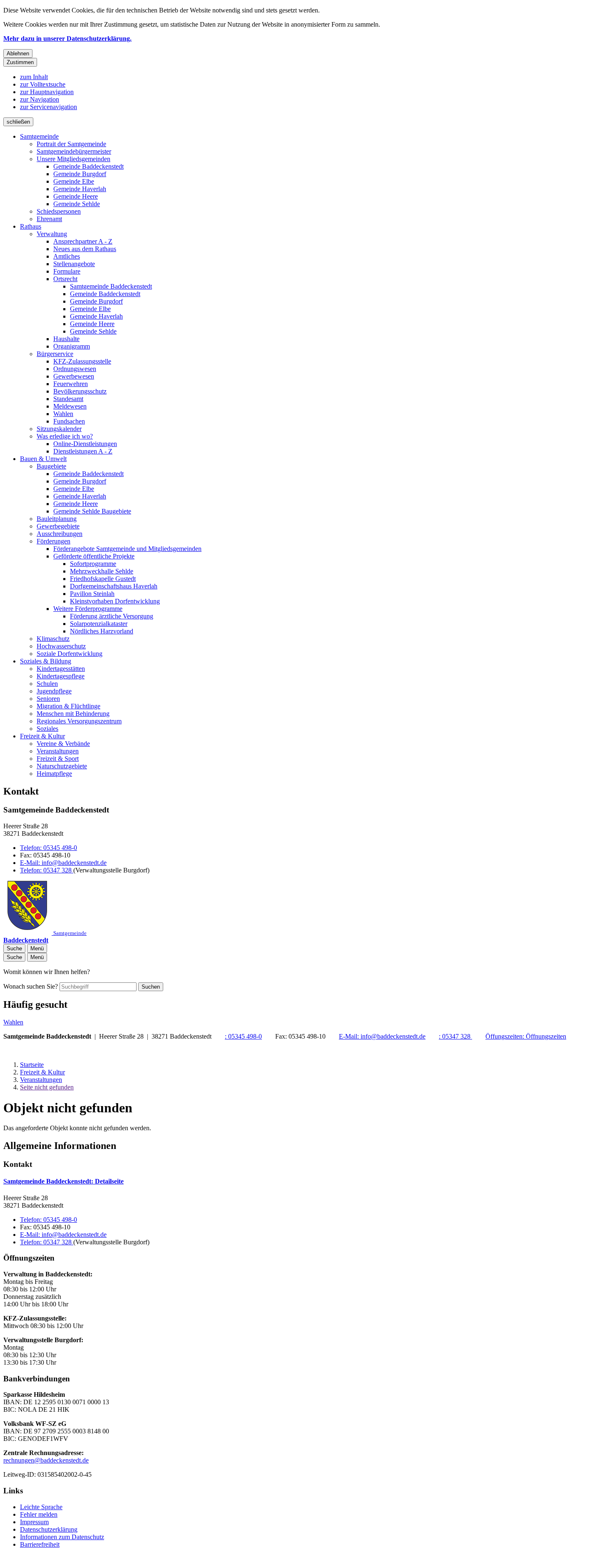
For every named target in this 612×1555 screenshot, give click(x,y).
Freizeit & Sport (58, 758)
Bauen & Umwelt (43, 458)
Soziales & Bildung (45, 661)
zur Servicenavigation (48, 106)
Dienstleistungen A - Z (82, 451)
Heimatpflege (54, 773)
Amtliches (66, 256)
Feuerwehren (70, 383)
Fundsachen (69, 421)
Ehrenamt (49, 218)
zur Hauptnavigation (47, 91)
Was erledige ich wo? (65, 436)
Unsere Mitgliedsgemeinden (73, 158)
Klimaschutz (53, 638)
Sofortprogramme (93, 563)
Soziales (47, 728)
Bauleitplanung (57, 518)
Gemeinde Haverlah (79, 188)
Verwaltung (52, 233)
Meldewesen (70, 406)
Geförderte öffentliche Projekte (93, 556)
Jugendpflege (54, 691)
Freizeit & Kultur (42, 736)
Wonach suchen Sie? (30, 986)
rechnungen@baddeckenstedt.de (46, 1460)
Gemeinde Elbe (73, 181)
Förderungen (53, 541)
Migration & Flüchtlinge (68, 706)
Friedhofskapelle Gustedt (103, 578)
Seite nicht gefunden (47, 1087)
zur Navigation (39, 99)
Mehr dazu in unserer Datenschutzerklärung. (67, 38)
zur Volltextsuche (42, 84)
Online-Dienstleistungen (85, 443)
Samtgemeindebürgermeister (74, 151)
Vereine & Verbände (63, 743)
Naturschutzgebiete (62, 766)
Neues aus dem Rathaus (84, 248)
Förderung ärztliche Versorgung (111, 616)
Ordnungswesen (74, 368)
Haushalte (66, 338)
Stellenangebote (74, 263)
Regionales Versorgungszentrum (79, 721)
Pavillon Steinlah (92, 593)
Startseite (32, 1064)
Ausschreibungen (59, 533)
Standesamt (68, 398)
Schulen (47, 683)
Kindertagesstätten (61, 668)
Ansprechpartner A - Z (82, 241)
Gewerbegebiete (58, 526)
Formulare (66, 271)
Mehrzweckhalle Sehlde (101, 571)
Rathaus (30, 226)
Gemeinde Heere (75, 196)
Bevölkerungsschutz (80, 391)
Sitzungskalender (59, 428)
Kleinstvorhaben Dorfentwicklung (115, 601)
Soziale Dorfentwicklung (69, 653)
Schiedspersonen (59, 211)
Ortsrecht (65, 278)
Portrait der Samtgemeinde (71, 143)
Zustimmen (20, 62)
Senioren (48, 698)
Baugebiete (51, 466)
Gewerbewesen (73, 376)
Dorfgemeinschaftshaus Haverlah (113, 586)
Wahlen (63, 413)
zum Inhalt (34, 76)
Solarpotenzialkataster (98, 623)
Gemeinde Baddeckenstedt (88, 166)
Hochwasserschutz (61, 646)
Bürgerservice (55, 353)
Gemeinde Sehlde (76, 203)
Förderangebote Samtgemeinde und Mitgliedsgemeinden (127, 548)
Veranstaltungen (58, 751)
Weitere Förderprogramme (87, 608)
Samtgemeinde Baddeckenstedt (111, 286)
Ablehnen (18, 53)
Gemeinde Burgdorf (79, 173)
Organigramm (71, 346)
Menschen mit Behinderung (73, 713)
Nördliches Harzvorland (101, 631)
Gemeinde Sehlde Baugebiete (92, 511)
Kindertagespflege (61, 676)
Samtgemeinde (39, 136)
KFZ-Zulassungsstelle (82, 361)
